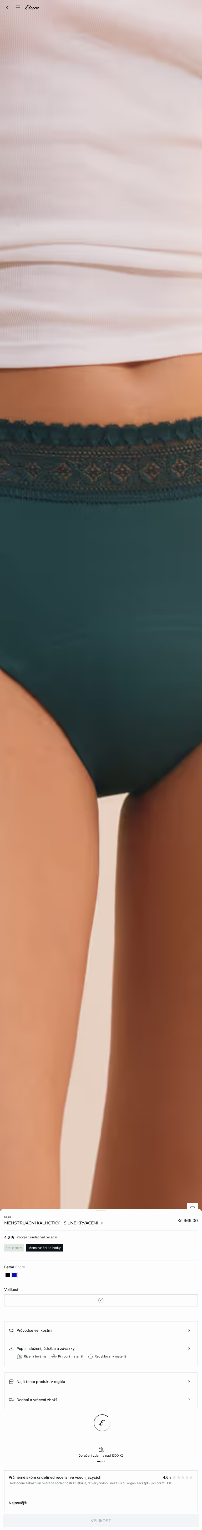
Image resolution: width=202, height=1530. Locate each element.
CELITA (7, 1216)
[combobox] (101, 1300)
